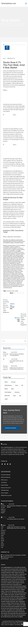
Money (6, 388)
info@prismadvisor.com (7, 557)
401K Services (4, 480)
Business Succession (6, 487)
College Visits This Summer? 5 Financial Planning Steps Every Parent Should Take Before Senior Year (17, 368)
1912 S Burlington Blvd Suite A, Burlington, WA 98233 (14, 555)
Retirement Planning (5, 477)
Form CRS (13, 591)
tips (20, 395)
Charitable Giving (5, 490)
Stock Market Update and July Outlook (16, 361)
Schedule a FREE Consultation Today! (13, 231)
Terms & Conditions (9, 624)
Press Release (8, 392)
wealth (16, 291)
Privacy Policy (13, 623)
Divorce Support (4, 492)
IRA (22, 385)
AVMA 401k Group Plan (6, 495)
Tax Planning (4, 482)
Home (4, 23)
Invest (4, 58)
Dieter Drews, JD (11, 58)
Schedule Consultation (10, 428)
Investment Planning (5, 474)
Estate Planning (8, 385)
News (12, 388)
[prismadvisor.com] (8, 3)
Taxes (14, 395)
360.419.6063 (5, 558)
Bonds (6, 382)
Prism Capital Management (18, 621)
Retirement (7, 395)
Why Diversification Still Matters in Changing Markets (17, 354)
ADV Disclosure (20, 623)
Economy (9, 291)
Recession (17, 392)
